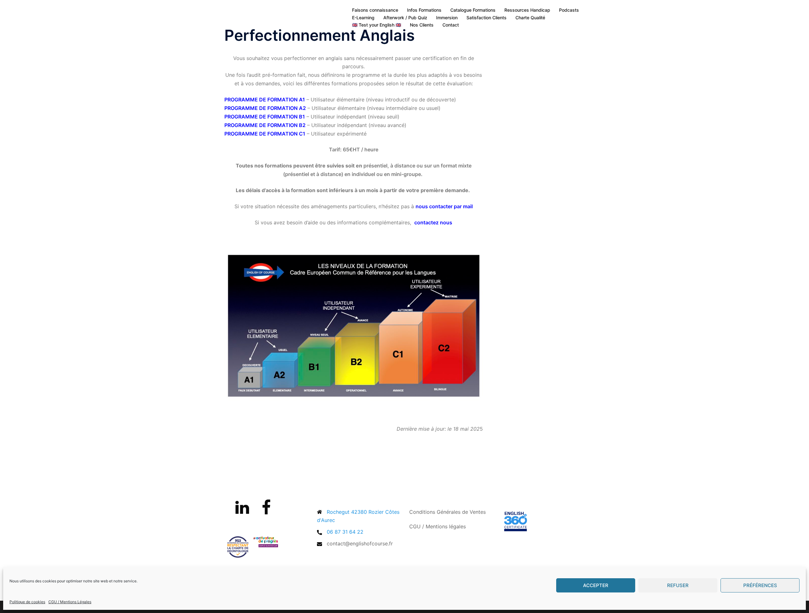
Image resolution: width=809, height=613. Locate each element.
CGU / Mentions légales (437, 526)
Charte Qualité (530, 17)
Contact (450, 24)
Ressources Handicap (527, 10)
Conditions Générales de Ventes (447, 512)
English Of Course (268, 13)
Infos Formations (424, 10)
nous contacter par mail (444, 206)
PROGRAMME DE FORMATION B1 (264, 116)
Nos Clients (422, 24)
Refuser (678, 585)
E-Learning (363, 17)
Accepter (595, 585)
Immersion (447, 17)
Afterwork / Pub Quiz (405, 17)
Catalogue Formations (473, 10)
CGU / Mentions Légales (69, 601)
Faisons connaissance (375, 10)
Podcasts (569, 10)
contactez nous (433, 222)
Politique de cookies (27, 601)
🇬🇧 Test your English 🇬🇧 (376, 24)
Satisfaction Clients (486, 17)
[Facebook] (266, 511)
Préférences (760, 585)
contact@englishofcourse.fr (360, 543)
